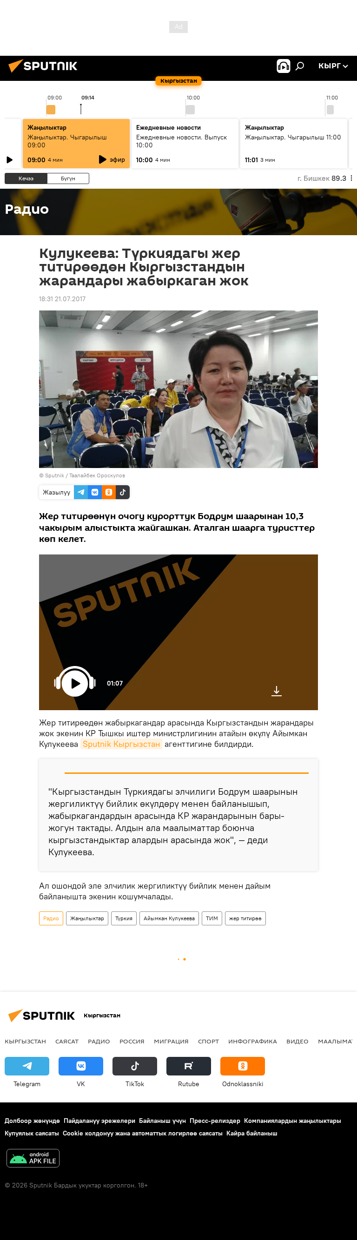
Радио (51, 918)
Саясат (67, 1041)
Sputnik (54, 475)
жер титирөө (245, 918)
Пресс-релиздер (215, 1120)
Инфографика (252, 1041)
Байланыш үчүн (162, 1120)
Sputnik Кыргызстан (121, 744)
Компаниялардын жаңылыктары (292, 1120)
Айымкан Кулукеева (169, 918)
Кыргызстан (25, 1041)
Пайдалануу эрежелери (99, 1120)
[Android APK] (33, 1159)
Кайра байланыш (252, 1133)
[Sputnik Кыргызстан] (45, 74)
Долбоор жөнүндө (32, 1120)
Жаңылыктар (87, 918)
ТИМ (212, 918)
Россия (132, 1041)
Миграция (171, 1041)
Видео (297, 1041)
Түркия (123, 918)
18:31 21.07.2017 (62, 299)
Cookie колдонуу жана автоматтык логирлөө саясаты (143, 1133)
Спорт (208, 1041)
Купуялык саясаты (32, 1133)
